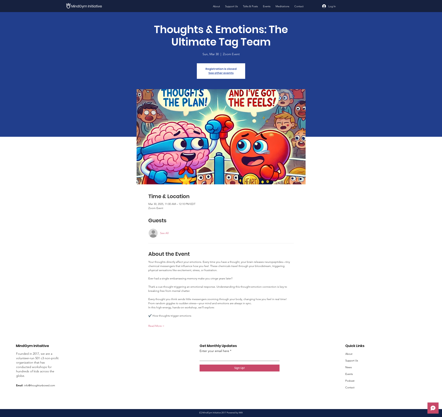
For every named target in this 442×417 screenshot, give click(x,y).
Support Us (351, 360)
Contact (349, 387)
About (348, 353)
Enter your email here (214, 351)
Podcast (349, 380)
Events (349, 374)
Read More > (156, 325)
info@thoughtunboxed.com (39, 385)
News (348, 367)
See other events (221, 73)
